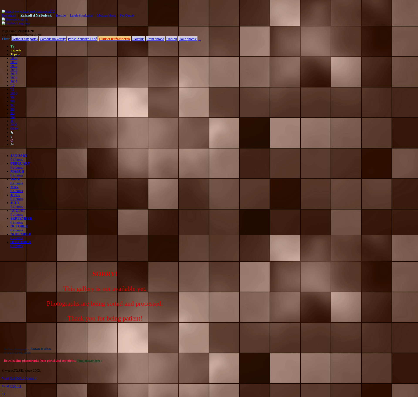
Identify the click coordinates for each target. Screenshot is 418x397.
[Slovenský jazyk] (15, 19)
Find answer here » (90, 360)
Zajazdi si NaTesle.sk (36, 15)
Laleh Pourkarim (81, 15)
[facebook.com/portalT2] (28, 11)
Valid (19, 378)
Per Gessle (127, 15)
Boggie (61, 15)
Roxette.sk (9, 15)
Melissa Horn (106, 15)
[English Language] (16, 23)
